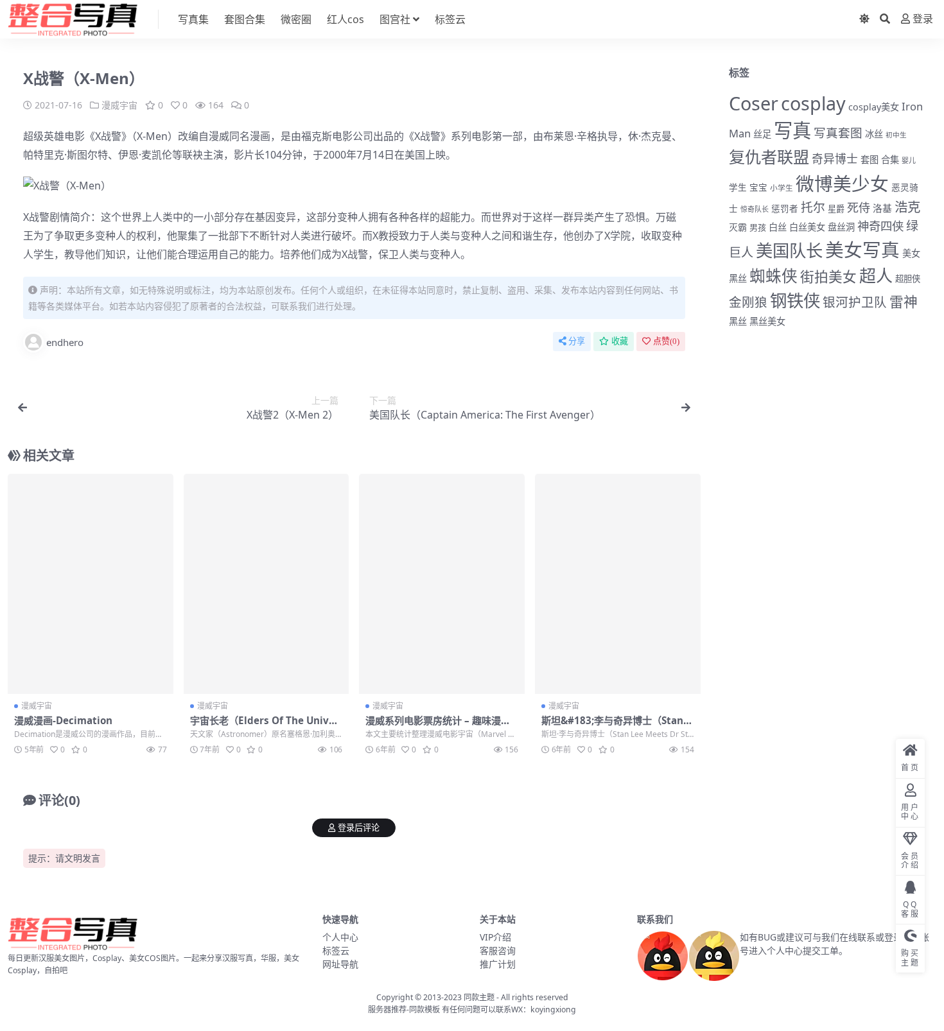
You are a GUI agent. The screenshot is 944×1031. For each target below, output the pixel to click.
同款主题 (479, 997)
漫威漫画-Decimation (63, 720)
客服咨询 (498, 950)
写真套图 (838, 133)
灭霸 (738, 227)
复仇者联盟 (769, 157)
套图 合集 (880, 159)
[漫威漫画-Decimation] (90, 584)
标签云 (450, 19)
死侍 (858, 207)
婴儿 (909, 160)
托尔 (813, 207)
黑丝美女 (767, 321)
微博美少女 (842, 183)
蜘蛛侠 (773, 275)
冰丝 (874, 134)
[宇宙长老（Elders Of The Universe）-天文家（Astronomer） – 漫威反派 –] (266, 584)
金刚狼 (748, 302)
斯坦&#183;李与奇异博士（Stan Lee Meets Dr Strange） (616, 726)
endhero (64, 342)
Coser (753, 103)
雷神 (903, 301)
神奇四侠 (880, 226)
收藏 (619, 341)
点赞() (666, 341)
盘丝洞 (841, 227)
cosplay (813, 103)
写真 (792, 130)
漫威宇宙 (119, 105)
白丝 (778, 227)
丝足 (762, 134)
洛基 (882, 208)
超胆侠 (907, 278)
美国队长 (789, 250)
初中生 (896, 134)
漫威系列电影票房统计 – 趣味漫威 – (438, 726)
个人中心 (340, 937)
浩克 (907, 207)
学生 (738, 187)
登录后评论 (359, 828)
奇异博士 (835, 158)
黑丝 (738, 321)
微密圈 (296, 19)
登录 (923, 18)
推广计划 (498, 964)
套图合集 (244, 19)
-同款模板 (423, 1009)
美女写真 (862, 249)
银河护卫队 (855, 302)
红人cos (345, 19)
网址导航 (340, 964)
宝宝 (758, 187)
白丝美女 (807, 227)
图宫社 (395, 19)
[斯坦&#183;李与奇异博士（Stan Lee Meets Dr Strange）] (618, 584)
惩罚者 (784, 208)
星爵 (836, 208)
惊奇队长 (754, 209)
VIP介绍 (495, 937)
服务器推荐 (387, 1009)
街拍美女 (828, 276)
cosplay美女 (873, 107)
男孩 (757, 227)
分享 (576, 341)
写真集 (193, 19)
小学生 (781, 187)
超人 (876, 275)
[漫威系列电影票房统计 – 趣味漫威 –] (442, 584)
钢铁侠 (795, 300)
